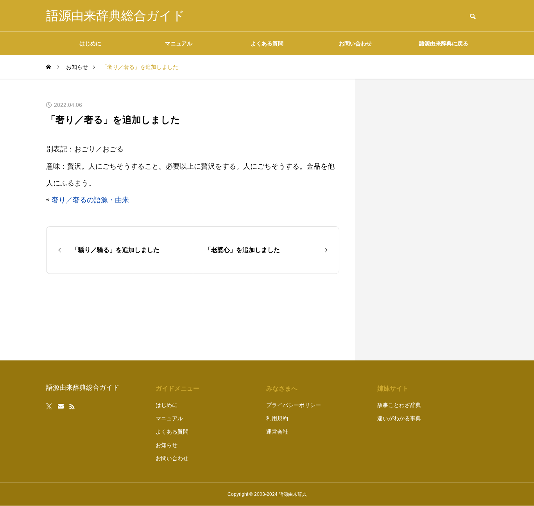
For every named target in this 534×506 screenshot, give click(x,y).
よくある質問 (267, 43)
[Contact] (61, 407)
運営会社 (277, 432)
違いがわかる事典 (399, 418)
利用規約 (277, 418)
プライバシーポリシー (293, 405)
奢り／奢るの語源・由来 (90, 200)
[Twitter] (49, 407)
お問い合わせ (355, 43)
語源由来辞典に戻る (443, 43)
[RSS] (72, 407)
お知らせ (166, 445)
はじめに (90, 43)
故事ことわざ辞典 (399, 405)
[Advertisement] (429, 219)
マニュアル (178, 43)
